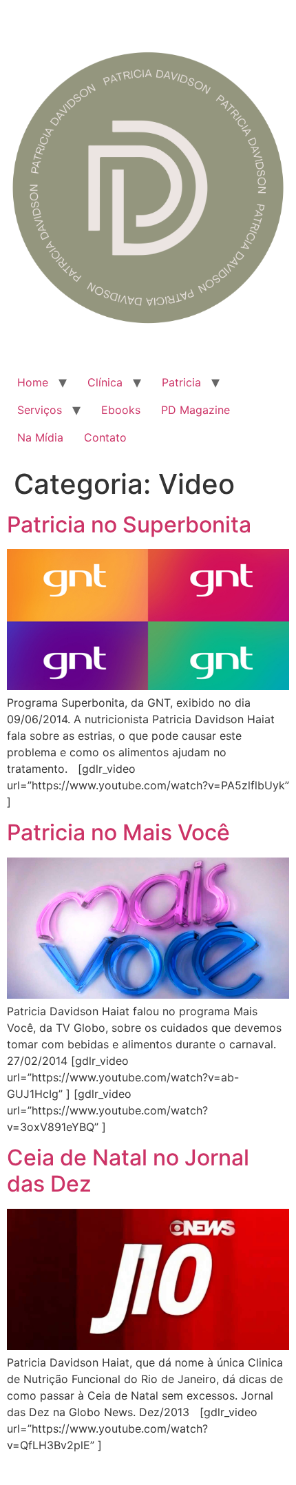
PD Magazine (195, 410)
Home (32, 382)
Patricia (181, 382)
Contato (105, 437)
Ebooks (120, 410)
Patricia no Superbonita (129, 524)
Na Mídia (40, 437)
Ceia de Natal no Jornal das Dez (128, 1170)
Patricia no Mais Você (118, 832)
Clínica (105, 382)
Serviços (39, 410)
